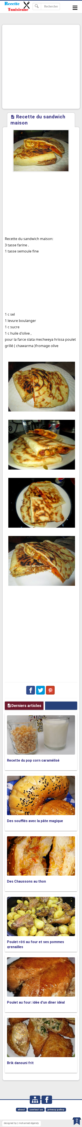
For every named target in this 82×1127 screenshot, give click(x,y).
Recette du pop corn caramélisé (33, 760)
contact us (36, 1109)
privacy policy (55, 1109)
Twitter (40, 690)
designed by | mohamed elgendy (21, 1123)
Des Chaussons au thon (26, 881)
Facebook (30, 690)
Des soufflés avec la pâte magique (35, 821)
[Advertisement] (41, 67)
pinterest (50, 690)
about (21, 1109)
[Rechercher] (37, 6)
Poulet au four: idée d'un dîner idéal (36, 1002)
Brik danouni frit (20, 1063)
